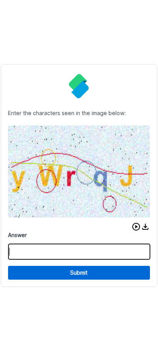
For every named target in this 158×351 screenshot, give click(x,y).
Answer (17, 235)
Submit (78, 272)
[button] (136, 226)
